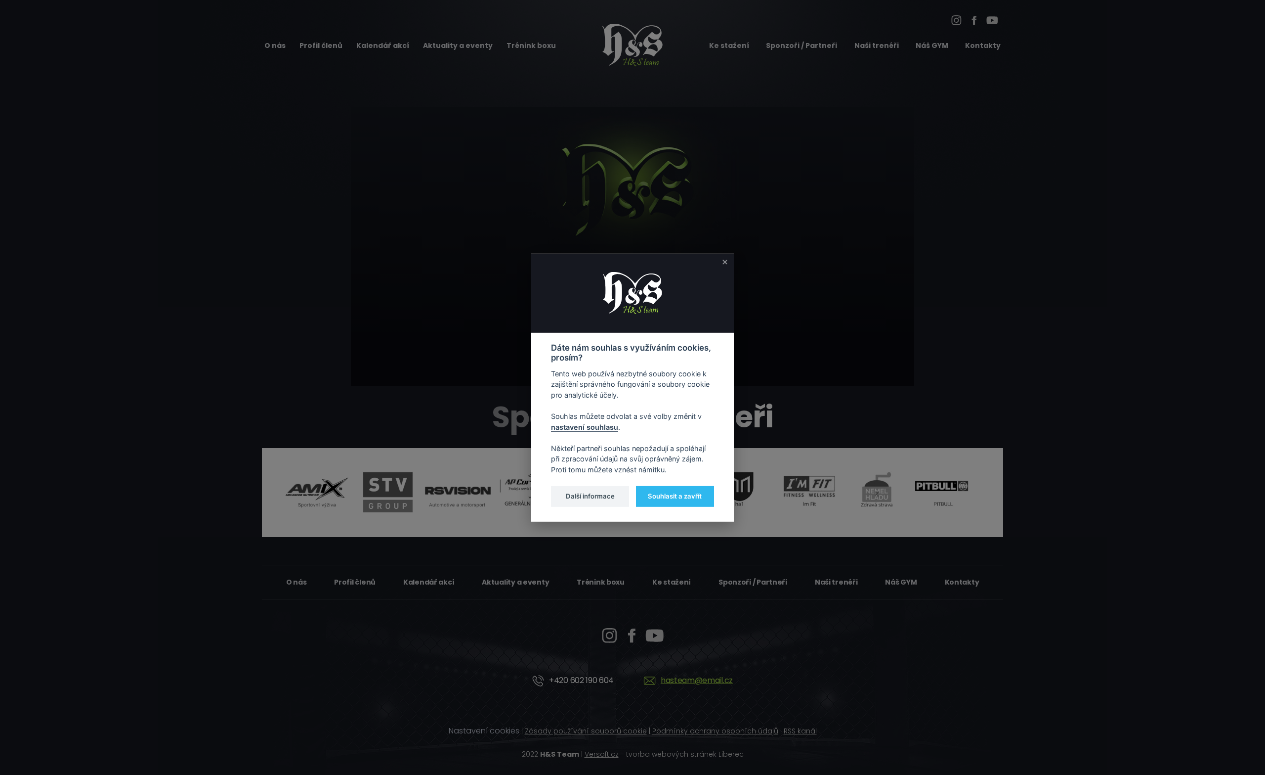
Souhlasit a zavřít (675, 496)
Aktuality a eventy (458, 45)
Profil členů (320, 45)
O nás (275, 45)
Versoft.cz (602, 754)
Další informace (590, 496)
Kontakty (983, 45)
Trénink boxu (531, 45)
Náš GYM (932, 45)
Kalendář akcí (382, 45)
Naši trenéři (876, 45)
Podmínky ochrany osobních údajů (715, 731)
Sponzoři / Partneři (801, 45)
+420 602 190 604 (581, 680)
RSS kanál (800, 731)
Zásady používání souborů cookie (586, 731)
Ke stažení (729, 45)
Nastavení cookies (484, 730)
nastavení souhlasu (584, 426)
